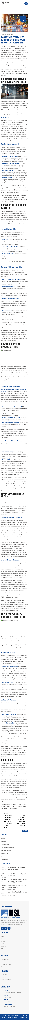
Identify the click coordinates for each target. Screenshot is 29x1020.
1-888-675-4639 (7, 997)
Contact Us (3, 951)
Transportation (10, 723)
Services (3, 941)
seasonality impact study (13, 474)
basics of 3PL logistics (6, 65)
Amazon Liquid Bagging (19, 71)
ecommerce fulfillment (20, 389)
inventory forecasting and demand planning (17, 554)
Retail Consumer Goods (6, 979)
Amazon (5, 108)
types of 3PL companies (12, 139)
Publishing (3, 977)
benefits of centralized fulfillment (17, 293)
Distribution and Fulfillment (7, 847)
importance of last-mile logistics (18, 734)
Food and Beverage (5, 982)
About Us (3, 938)
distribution (13, 274)
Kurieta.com (23, 1018)
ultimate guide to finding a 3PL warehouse (17, 792)
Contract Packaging (5, 844)
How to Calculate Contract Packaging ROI (17, 874)
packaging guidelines (16, 186)
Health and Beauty (5, 974)
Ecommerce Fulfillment (7, 34)
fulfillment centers (17, 190)
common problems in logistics (9, 679)
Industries (3, 943)
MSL (2, 48)
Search (25, 830)
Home (2, 936)
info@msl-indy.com (8, 1001)
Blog (2, 948)
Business (3, 838)
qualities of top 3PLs (19, 262)
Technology (3, 841)
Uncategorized (4, 859)
